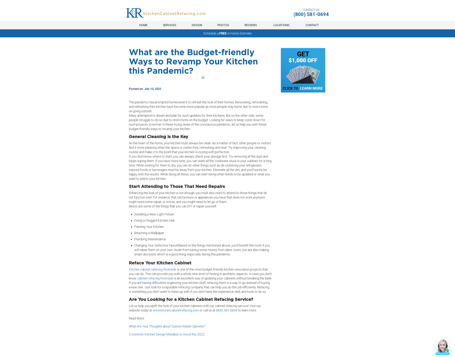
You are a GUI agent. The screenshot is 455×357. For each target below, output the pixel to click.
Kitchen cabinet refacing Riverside (153, 269)
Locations (281, 25)
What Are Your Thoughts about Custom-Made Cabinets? (167, 326)
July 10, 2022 (152, 89)
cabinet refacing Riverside (154, 278)
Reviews (251, 25)
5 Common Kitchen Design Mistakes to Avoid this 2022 (166, 334)
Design (197, 25)
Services (169, 25)
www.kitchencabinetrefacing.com (176, 310)
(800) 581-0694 (226, 310)
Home (143, 25)
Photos (223, 25)
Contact (312, 25)
